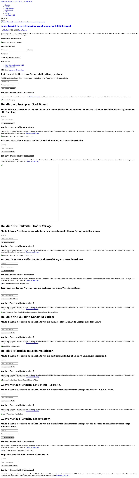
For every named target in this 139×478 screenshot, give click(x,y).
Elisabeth (6, 30)
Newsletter (8, 13)
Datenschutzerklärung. (32, 133)
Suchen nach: (5, 50)
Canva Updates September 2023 (14, 65)
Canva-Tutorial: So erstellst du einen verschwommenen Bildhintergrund (36, 26)
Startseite (7, 5)
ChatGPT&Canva (10, 67)
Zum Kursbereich (10, 15)
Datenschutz (20, 70)
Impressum (12, 70)
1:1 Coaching (9, 10)
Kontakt (7, 6)
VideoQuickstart (9, 8)
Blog (6, 11)
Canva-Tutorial (22, 30)
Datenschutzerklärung (34, 96)
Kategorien (4, 57)
